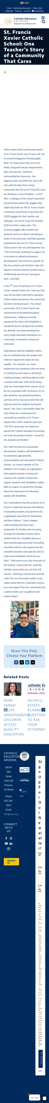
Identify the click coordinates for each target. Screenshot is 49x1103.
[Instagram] (8, 848)
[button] (6, 710)
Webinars (9, 11)
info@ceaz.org (11, 814)
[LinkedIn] (11, 843)
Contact (26, 11)
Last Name (40, 888)
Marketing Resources (22, 8)
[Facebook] (6, 838)
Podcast (18, 11)
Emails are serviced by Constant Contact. (40, 1039)
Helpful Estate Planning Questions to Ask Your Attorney (36, 689)
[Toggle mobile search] (43, 21)
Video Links (37, 8)
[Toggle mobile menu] (43, 18)
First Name (40, 870)
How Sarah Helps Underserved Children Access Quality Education (13, 689)
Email (40, 854)
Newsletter (39, 11)
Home (9, 8)
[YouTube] (6, 843)
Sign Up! (41, 1059)
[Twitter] (11, 838)
